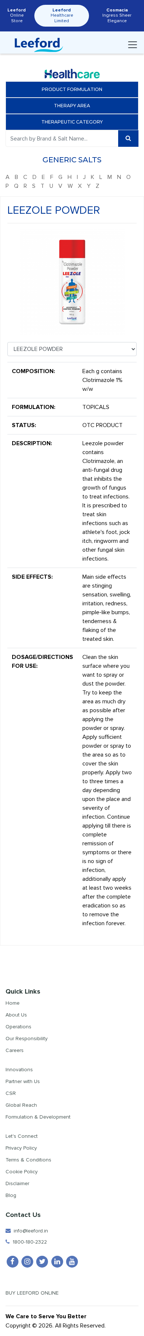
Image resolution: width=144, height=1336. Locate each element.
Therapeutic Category (72, 122)
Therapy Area (72, 105)
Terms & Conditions (28, 1160)
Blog (11, 1195)
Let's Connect (22, 1136)
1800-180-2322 (28, 1242)
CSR (11, 1093)
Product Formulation (72, 89)
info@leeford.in (29, 1231)
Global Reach (21, 1105)
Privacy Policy (21, 1148)
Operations (18, 1027)
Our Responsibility (27, 1038)
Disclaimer (17, 1183)
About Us (16, 1015)
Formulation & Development (38, 1117)
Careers (15, 1050)
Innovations (19, 1069)
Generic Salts (72, 159)
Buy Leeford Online (34, 1293)
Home (13, 1003)
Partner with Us (23, 1081)
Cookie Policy (22, 1171)
